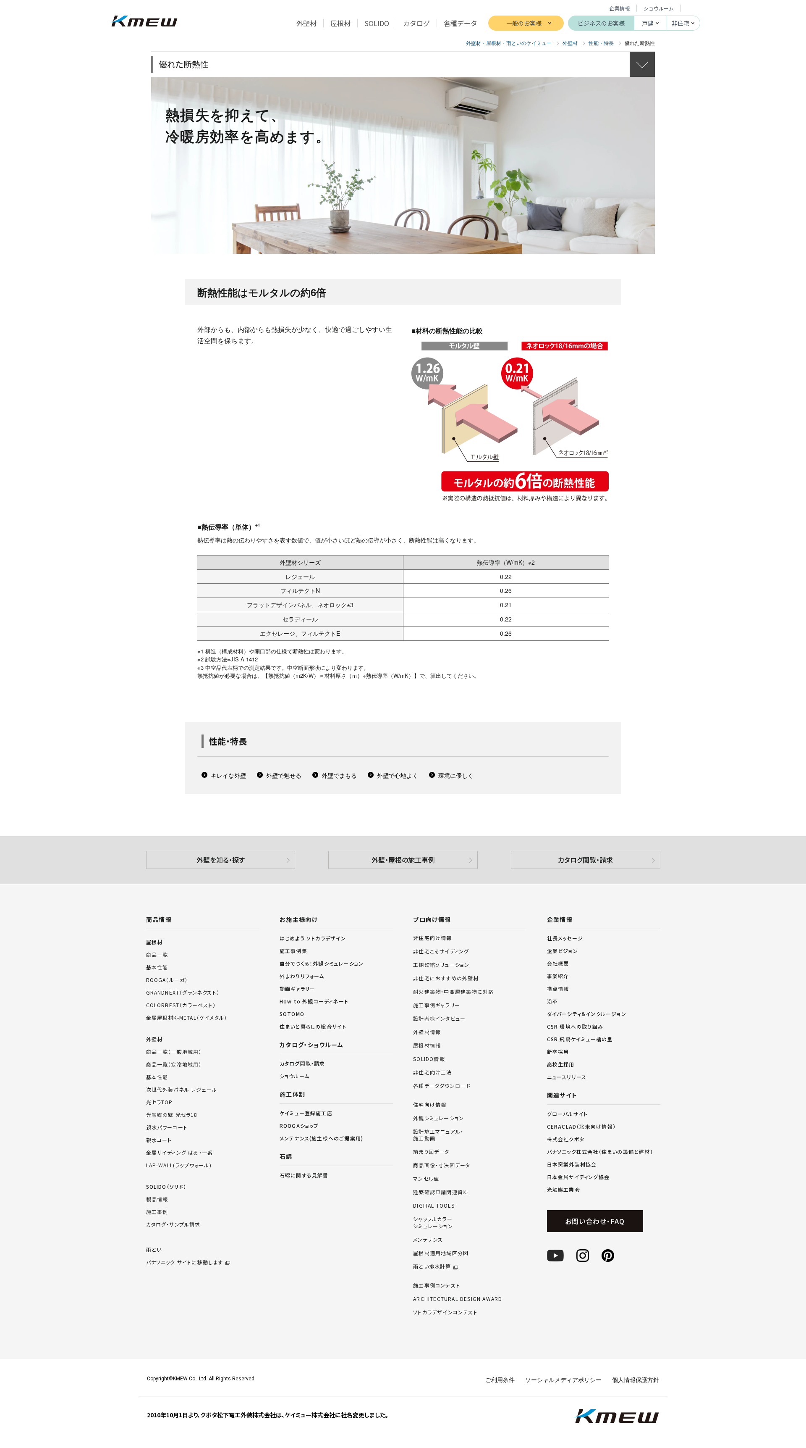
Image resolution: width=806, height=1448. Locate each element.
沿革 (552, 1001)
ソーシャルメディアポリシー (563, 1379)
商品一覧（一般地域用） (174, 1051)
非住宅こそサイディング (441, 951)
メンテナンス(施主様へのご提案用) (321, 1138)
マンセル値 (426, 1178)
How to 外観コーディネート (314, 1001)
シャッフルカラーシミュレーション (433, 1222)
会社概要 (558, 963)
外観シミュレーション (438, 1118)
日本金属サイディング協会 (578, 1176)
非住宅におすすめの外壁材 (446, 978)
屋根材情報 (427, 1045)
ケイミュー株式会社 (143, 22)
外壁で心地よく (397, 775)
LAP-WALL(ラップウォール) (179, 1165)
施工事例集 (293, 950)
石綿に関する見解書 (304, 1175)
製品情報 (157, 1199)
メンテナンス (428, 1239)
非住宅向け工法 (432, 1072)
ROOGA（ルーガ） (167, 979)
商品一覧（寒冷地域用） (174, 1064)
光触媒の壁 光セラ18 (172, 1114)
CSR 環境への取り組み (575, 1026)
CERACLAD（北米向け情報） (581, 1126)
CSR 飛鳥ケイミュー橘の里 (580, 1039)
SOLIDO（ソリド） (166, 1186)
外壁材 (154, 1039)
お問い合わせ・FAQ (594, 1221)
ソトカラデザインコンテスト (445, 1312)
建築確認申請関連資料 (440, 1192)
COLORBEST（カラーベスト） (181, 1004)
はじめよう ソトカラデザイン (313, 938)
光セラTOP (159, 1102)
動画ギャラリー (297, 988)
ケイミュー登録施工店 (306, 1112)
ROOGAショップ (299, 1125)
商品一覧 (157, 954)
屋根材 (154, 941)
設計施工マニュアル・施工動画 (438, 1135)
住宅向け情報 (429, 1104)
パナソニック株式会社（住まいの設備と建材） (600, 1151)
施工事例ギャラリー (436, 1005)
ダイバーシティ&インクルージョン (586, 1013)
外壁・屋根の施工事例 (403, 860)
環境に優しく (456, 775)
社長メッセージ (565, 938)
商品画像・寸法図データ (441, 1165)
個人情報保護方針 (635, 1379)
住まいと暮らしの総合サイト (313, 1026)
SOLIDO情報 (429, 1059)
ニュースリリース (567, 1076)
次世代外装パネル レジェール (181, 1089)
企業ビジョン (562, 950)
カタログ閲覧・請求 (585, 860)
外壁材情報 (427, 1032)
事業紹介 (558, 975)
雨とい (184, 1256)
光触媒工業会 (563, 1189)
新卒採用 (558, 1051)
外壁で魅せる (283, 775)
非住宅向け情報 (432, 938)
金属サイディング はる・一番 (179, 1152)
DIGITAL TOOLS (434, 1205)
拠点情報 (558, 988)
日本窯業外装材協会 (572, 1164)
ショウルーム (659, 8)
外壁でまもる (339, 775)
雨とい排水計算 (432, 1266)
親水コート (159, 1139)
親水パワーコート (167, 1127)
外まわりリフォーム (302, 975)
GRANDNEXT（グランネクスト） (183, 992)
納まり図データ (431, 1151)
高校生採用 (561, 1064)
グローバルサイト (567, 1113)
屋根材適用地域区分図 (440, 1253)
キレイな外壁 (228, 775)
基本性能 (157, 967)
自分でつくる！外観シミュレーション (322, 963)
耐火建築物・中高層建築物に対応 (453, 991)
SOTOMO (292, 1013)
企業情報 (620, 8)
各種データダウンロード (442, 1085)
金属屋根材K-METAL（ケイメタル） (187, 1017)
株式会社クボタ (565, 1139)
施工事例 (157, 1211)
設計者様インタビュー (439, 1018)
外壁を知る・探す (220, 860)
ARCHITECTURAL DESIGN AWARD (457, 1298)
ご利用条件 (500, 1379)
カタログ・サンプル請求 (173, 1224)
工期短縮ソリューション (441, 964)
